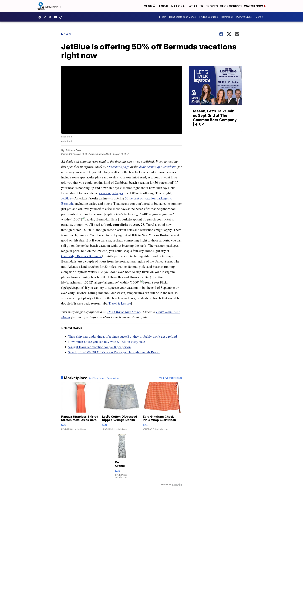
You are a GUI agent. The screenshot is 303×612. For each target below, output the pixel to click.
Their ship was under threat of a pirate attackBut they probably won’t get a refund (122, 336)
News (66, 34)
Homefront (227, 17)
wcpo (51, 17)
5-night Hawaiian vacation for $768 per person (99, 347)
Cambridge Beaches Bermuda (81, 256)
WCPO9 (40, 17)
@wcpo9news (61, 17)
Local (164, 6)
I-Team (162, 17)
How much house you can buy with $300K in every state (106, 341)
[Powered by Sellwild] (177, 484)
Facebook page (119, 166)
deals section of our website (157, 166)
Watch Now (254, 6)
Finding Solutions (208, 17)
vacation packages (111, 193)
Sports (212, 6)
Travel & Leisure (120, 303)
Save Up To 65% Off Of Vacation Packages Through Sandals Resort (114, 352)
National (178, 6)
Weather (196, 6)
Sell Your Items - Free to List (104, 378)
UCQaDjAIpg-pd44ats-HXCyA (56, 17)
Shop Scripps (231, 6)
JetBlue (66, 198)
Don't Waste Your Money (182, 17)
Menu (148, 6)
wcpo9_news (46, 17)
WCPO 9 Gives (244, 17)
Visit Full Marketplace (170, 378)
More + (259, 17)
